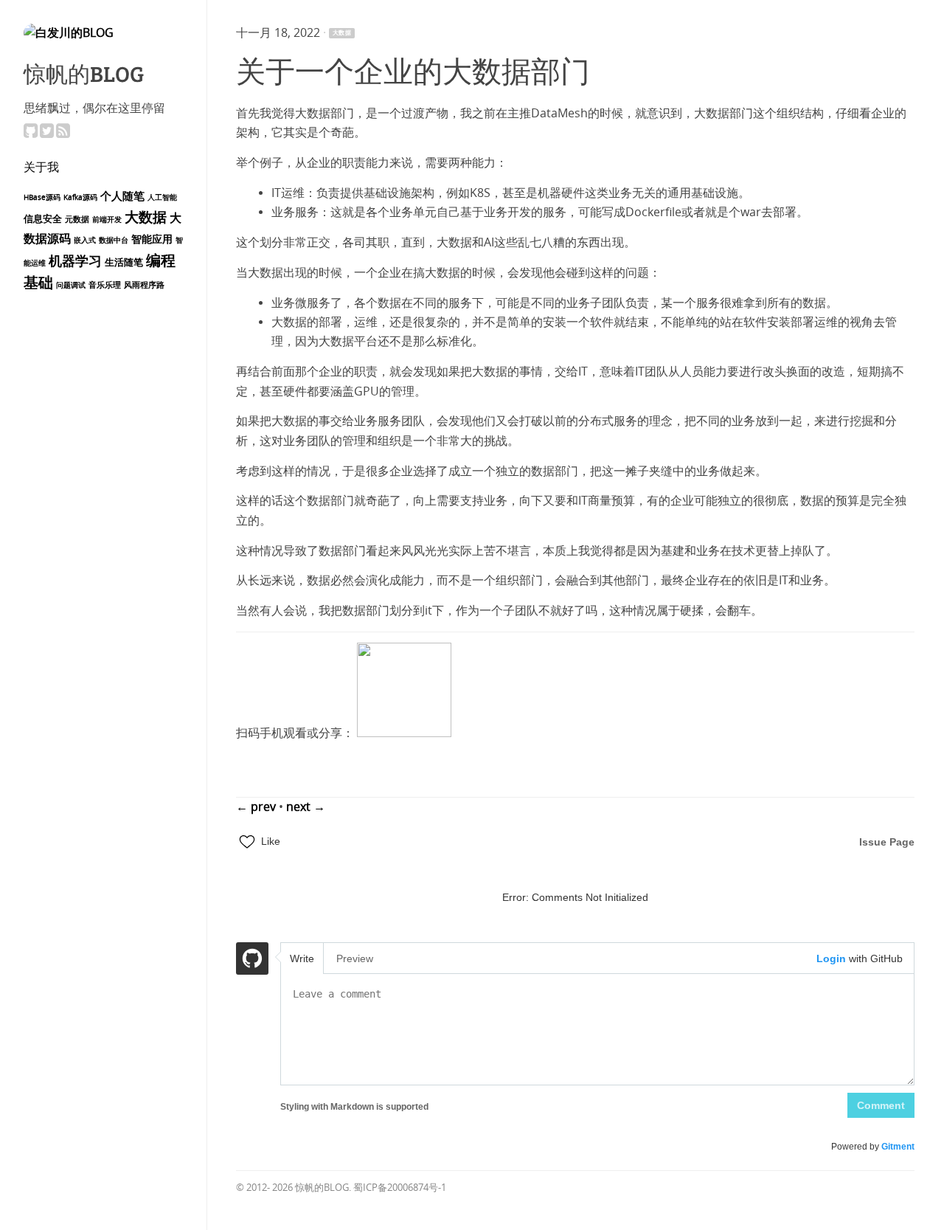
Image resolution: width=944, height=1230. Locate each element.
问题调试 (71, 285)
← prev (257, 807)
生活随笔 (124, 262)
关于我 (41, 166)
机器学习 (75, 261)
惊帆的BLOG (84, 73)
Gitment (897, 1146)
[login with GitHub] (252, 960)
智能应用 (152, 239)
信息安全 (43, 218)
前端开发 (107, 219)
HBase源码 (42, 197)
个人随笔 (122, 196)
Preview (354, 958)
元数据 (77, 219)
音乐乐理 (104, 285)
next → (305, 807)
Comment (881, 1105)
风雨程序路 (144, 285)
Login (831, 958)
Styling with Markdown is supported (354, 1107)
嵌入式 (85, 240)
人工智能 (162, 197)
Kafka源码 (80, 197)
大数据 (146, 218)
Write (302, 958)
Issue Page (886, 842)
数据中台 (113, 240)
